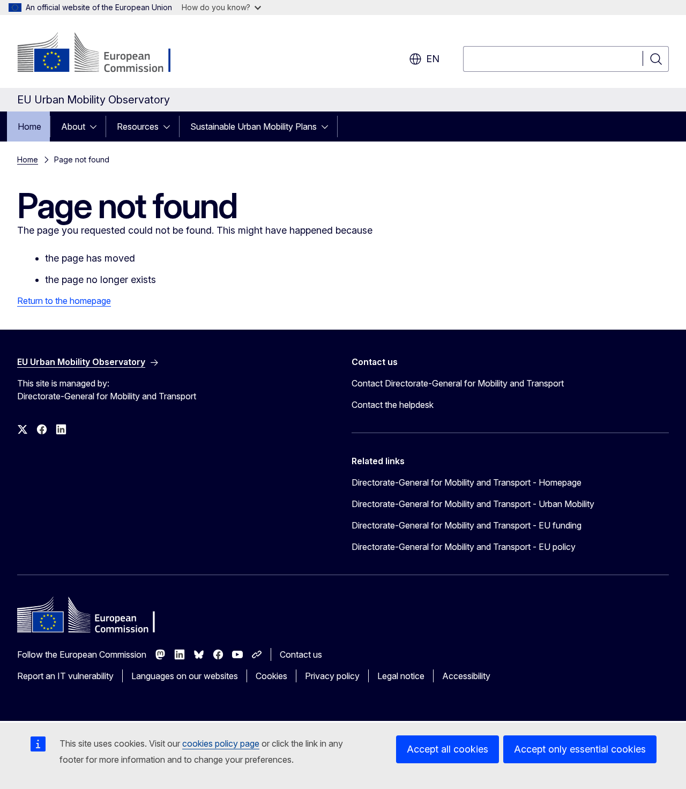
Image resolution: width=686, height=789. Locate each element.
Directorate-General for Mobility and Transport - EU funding (466, 525)
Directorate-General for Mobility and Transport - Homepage (466, 482)
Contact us (301, 654)
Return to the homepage (64, 300)
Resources (138, 126)
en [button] (432, 58)
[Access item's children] (96, 126)
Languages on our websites (184, 676)
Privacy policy (332, 676)
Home (29, 126)
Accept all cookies (447, 749)
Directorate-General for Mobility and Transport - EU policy (464, 546)
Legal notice (400, 676)
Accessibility (466, 676)
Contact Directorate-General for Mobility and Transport (458, 383)
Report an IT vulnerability (65, 676)
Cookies (271, 676)
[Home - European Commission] (103, 53)
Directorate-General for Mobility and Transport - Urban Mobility (473, 503)
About (73, 126)
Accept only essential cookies (580, 749)
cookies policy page (220, 743)
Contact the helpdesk (393, 404)
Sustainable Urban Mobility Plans (253, 126)
